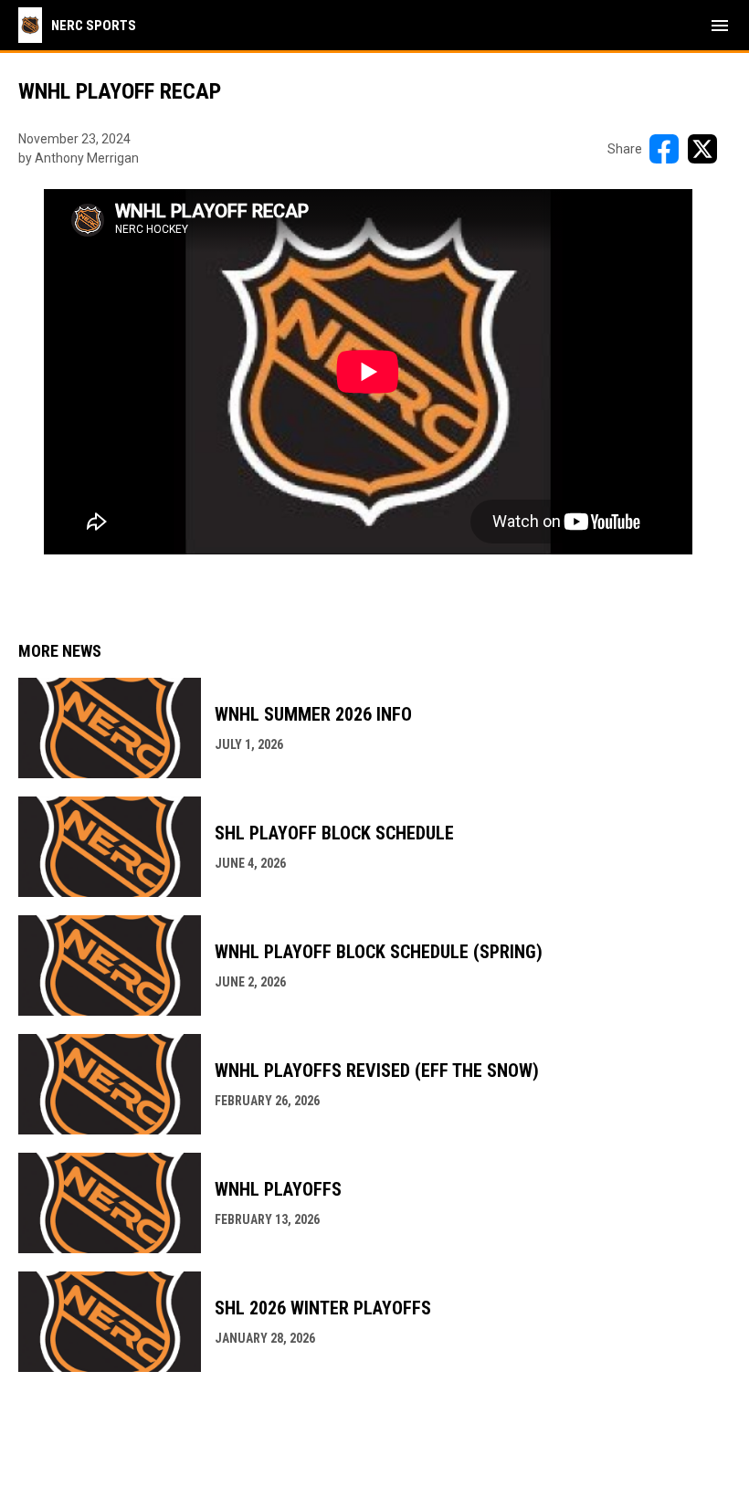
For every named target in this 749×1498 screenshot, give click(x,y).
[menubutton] (720, 26)
